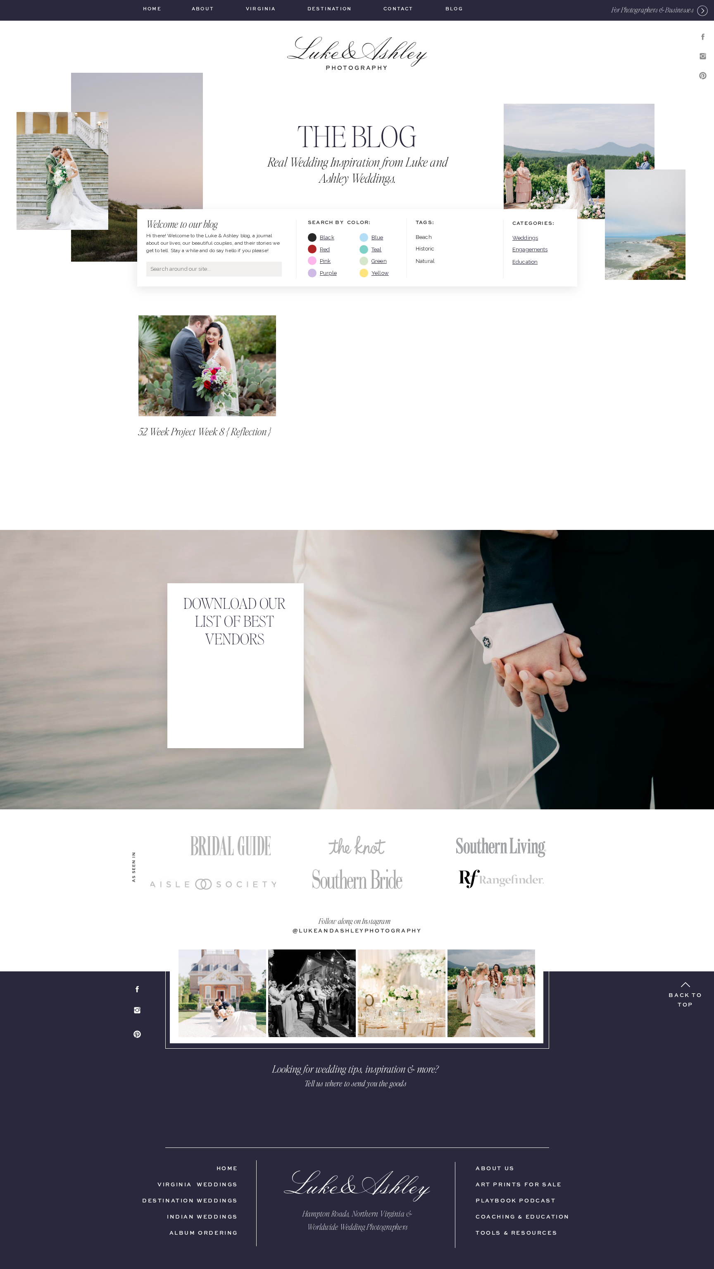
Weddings (525, 238)
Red (325, 249)
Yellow (380, 273)
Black (327, 237)
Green (379, 261)
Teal (376, 249)
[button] (653, 10)
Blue (377, 237)
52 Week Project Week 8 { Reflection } (204, 431)
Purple (328, 273)
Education (525, 262)
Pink (325, 261)
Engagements (529, 249)
